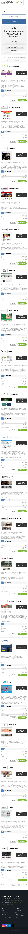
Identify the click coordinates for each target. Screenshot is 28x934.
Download (4, 914)
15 (25, 59)
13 (20, 59)
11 (16, 59)
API (3, 916)
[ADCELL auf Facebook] (6, 925)
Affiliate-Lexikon (5, 912)
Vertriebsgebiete (15, 50)
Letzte (19, 60)
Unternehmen (18, 910)
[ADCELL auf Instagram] (3, 925)
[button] (14, 21)
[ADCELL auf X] (12, 925)
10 (13, 59)
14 (22, 59)
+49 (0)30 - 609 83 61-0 (16, 900)
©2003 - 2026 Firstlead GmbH (14, 930)
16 (7, 60)
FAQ (16, 917)
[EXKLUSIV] (6, 612)
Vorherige (8, 59)
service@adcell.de (9, 906)
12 (18, 59)
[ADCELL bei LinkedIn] (9, 925)
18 (11, 60)
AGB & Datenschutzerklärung (20, 915)
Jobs (16, 912)
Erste (4, 59)
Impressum (17, 921)
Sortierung (14, 46)
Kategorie (14, 41)
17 (9, 60)
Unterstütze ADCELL (6, 917)
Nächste (15, 60)
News (3, 910)
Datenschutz (18, 919)
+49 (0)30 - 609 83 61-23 (17, 902)
